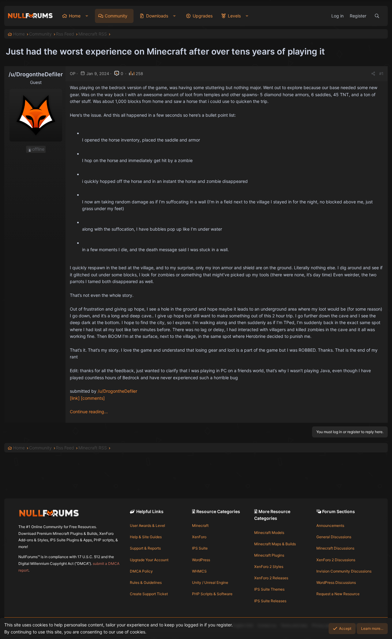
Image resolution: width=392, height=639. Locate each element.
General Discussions (333, 537)
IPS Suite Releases (270, 601)
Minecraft (200, 525)
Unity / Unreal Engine (210, 582)
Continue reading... (89, 411)
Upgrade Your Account (149, 560)
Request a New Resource (338, 594)
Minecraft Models (269, 532)
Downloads (157, 15)
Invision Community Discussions (343, 571)
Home (75, 15)
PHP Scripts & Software (212, 594)
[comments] (93, 398)
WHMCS (199, 571)
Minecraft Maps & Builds (275, 544)
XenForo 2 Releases (271, 578)
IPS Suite (200, 548)
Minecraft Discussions (335, 548)
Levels (234, 15)
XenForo (199, 537)
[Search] (377, 16)
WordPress (201, 560)
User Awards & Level (147, 525)
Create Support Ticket (149, 594)
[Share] (373, 74)
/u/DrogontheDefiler (117, 391)
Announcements (330, 525)
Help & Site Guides (146, 537)
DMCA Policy (141, 571)
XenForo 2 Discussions (335, 560)
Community (116, 15)
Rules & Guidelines (146, 582)
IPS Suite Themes (269, 589)
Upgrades (203, 15)
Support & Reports (145, 548)
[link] (75, 398)
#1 (381, 73)
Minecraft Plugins (269, 555)
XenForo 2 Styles (268, 566)
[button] (86, 16)
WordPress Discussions (336, 582)
